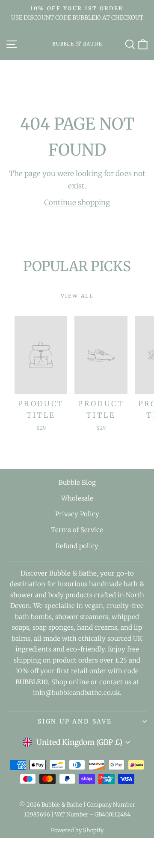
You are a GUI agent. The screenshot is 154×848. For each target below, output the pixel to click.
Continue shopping (77, 202)
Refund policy (77, 546)
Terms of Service (77, 530)
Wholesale (77, 498)
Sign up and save (75, 721)
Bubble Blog (77, 482)
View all (77, 295)
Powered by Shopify (77, 830)
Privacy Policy (77, 514)
